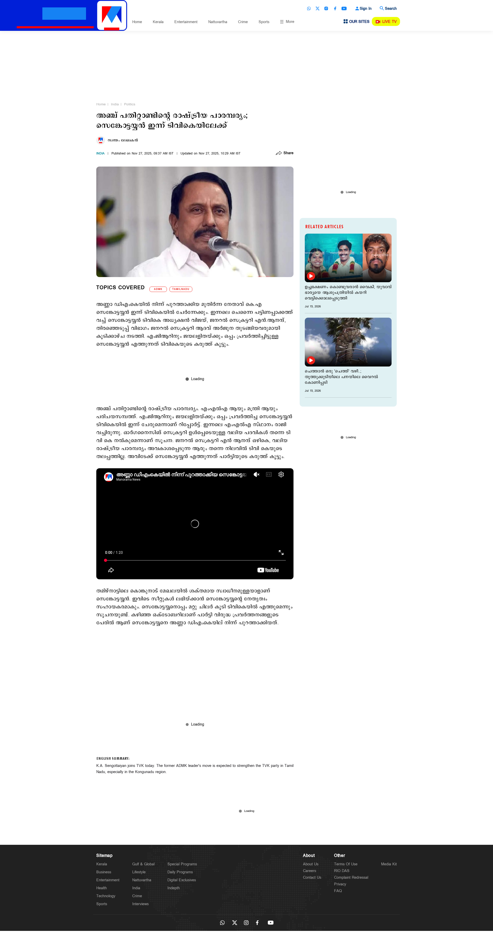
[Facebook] (335, 8)
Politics (129, 104)
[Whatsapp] (309, 8)
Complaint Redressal (351, 877)
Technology (105, 896)
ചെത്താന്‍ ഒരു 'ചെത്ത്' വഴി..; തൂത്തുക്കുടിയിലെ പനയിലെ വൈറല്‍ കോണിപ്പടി (341, 377)
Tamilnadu (180, 289)
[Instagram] (326, 8)
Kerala (158, 22)
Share (288, 153)
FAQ (338, 891)
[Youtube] (344, 8)
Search (391, 8)
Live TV (389, 21)
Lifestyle (139, 872)
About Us (310, 864)
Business (103, 872)
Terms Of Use (345, 864)
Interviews (140, 904)
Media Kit (389, 864)
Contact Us (312, 877)
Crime (243, 22)
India (115, 104)
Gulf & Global (143, 864)
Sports (264, 22)
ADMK (158, 289)
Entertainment (185, 22)
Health (101, 888)
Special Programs (182, 864)
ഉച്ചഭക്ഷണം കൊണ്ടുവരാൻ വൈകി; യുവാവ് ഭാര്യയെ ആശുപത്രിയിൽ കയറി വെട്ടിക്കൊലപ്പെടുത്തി (348, 292)
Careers (309, 871)
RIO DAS (341, 871)
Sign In (366, 8)
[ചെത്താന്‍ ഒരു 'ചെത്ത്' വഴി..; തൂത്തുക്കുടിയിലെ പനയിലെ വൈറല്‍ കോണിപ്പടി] (348, 342)
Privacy (340, 884)
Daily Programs (180, 872)
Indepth (173, 888)
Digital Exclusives (181, 880)
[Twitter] (317, 8)
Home (137, 22)
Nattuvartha (217, 22)
